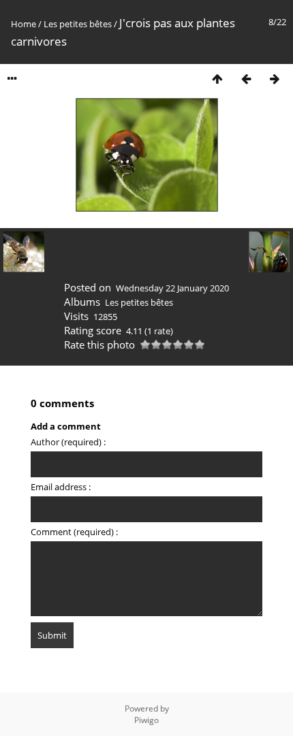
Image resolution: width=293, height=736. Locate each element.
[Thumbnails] (217, 78)
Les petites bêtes (78, 24)
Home (23, 24)
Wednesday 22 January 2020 (172, 288)
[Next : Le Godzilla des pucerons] (274, 78)
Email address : (61, 487)
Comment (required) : (74, 532)
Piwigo (146, 720)
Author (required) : (68, 442)
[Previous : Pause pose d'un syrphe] (246, 78)
